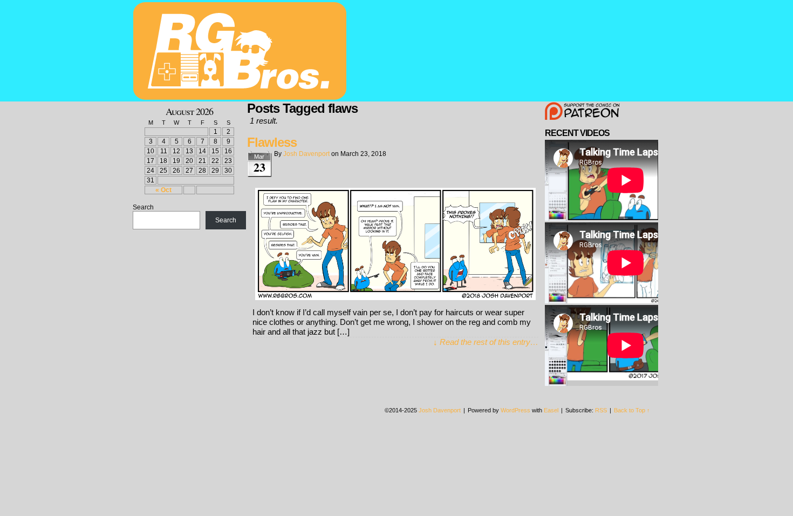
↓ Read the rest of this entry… (485, 342)
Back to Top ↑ (632, 410)
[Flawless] (395, 297)
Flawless (272, 142)
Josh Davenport (306, 154)
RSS (601, 410)
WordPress (515, 410)
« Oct (163, 190)
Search (143, 207)
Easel (551, 410)
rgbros (241, 52)
